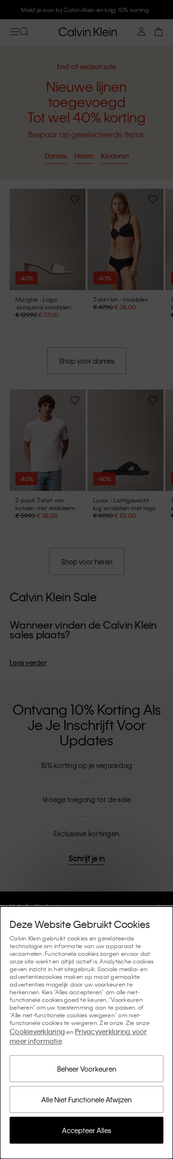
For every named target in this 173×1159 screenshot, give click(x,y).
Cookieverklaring (37, 1031)
